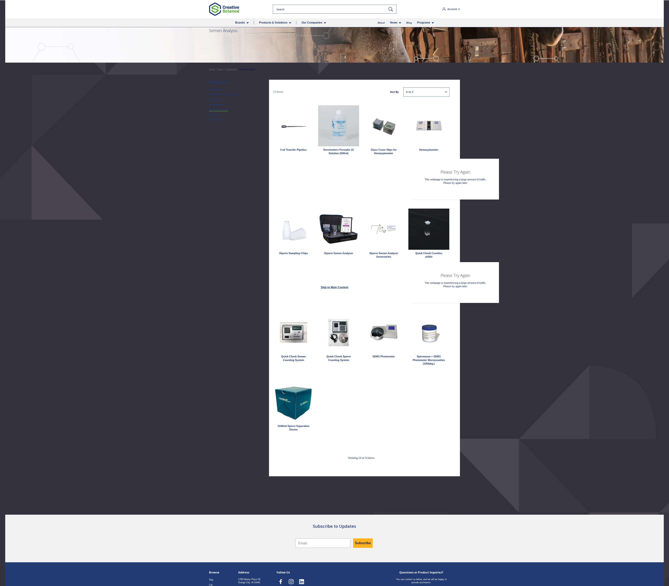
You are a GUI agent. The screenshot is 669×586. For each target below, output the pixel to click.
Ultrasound (215, 119)
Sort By (394, 92)
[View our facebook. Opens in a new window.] (280, 581)
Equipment (231, 69)
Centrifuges (216, 89)
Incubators (215, 99)
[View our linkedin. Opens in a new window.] (301, 581)
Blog (409, 22)
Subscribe (363, 543)
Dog (211, 579)
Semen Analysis (218, 109)
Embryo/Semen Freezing (223, 94)
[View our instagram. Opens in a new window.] (291, 581)
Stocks (213, 114)
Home (212, 69)
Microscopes (216, 104)
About (381, 22)
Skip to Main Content (334, 287)
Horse (220, 69)
